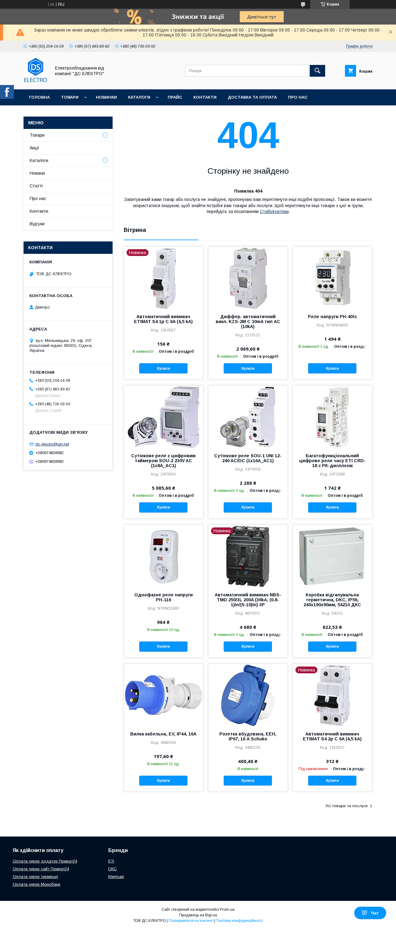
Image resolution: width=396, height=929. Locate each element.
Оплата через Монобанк (36, 884)
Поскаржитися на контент (191, 920)
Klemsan (116, 876)
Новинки (106, 97)
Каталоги (139, 97)
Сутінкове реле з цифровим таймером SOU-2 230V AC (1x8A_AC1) (163, 460)
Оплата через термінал (35, 876)
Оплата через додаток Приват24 (45, 861)
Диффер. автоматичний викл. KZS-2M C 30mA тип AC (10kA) (248, 321)
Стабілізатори (274, 211)
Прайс (175, 97)
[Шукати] (317, 71)
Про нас (298, 97)
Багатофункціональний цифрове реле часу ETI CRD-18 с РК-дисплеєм (332, 460)
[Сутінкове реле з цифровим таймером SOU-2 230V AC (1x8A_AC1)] (163, 417)
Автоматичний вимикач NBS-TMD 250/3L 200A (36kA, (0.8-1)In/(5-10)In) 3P (248, 599)
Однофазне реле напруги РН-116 (163, 597)
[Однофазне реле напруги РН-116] (163, 556)
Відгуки (37, 223)
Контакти (205, 97)
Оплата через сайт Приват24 (41, 869)
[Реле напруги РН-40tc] (332, 278)
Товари (70, 97)
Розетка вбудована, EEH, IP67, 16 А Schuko (247, 736)
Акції (34, 147)
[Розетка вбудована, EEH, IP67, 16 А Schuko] (248, 695)
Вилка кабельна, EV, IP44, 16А (163, 733)
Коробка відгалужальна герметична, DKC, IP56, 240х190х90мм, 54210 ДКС (332, 599)
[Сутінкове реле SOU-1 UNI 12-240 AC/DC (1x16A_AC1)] (248, 417)
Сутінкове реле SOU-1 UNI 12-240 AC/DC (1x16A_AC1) (248, 458)
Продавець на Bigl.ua (198, 915)
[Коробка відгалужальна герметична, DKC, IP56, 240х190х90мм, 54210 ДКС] (332, 556)
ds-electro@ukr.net (52, 444)
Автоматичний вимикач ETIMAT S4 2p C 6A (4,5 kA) (332, 736)
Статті (36, 185)
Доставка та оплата (252, 97)
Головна (39, 97)
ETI (111, 861)
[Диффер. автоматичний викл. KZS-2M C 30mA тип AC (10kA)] (248, 278)
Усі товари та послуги (346, 805)
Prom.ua (227, 909)
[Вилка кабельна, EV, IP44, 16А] (163, 695)
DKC (112, 869)
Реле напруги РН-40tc (332, 316)
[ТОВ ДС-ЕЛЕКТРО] (36, 81)
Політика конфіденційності (239, 920)
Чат (375, 912)
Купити (163, 368)
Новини (37, 173)
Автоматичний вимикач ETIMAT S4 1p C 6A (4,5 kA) (163, 319)
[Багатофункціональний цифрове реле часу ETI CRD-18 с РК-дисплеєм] (332, 417)
